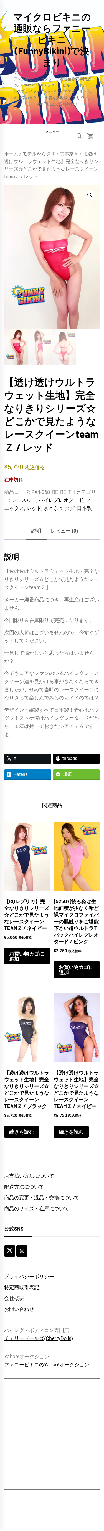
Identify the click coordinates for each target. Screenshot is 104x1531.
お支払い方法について (29, 1176)
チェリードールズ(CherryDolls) (38, 1338)
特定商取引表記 (21, 1287)
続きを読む (21, 1132)
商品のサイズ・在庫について (36, 1208)
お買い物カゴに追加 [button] (26, 956)
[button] (52, 131)
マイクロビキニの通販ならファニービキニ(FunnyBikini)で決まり (52, 39)
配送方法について (24, 1187)
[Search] (79, 136)
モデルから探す (38, 154)
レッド (33, 508)
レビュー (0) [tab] (64, 531)
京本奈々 (69, 154)
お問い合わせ (19, 1309)
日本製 (84, 508)
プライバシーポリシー (29, 1276)
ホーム (11, 154)
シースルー (23, 500)
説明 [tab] (36, 531)
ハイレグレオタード (61, 500)
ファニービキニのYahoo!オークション (46, 1364)
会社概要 (14, 1298)
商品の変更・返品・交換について (41, 1198)
